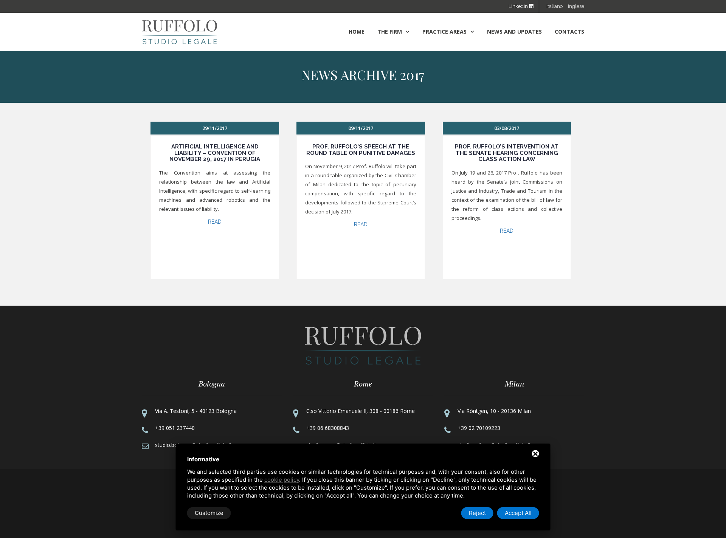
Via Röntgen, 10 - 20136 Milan (494, 410)
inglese (576, 6)
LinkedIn (519, 6)
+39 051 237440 (175, 427)
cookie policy (281, 479)
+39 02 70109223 (479, 427)
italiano (554, 6)
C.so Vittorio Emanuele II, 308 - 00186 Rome (360, 410)
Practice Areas (444, 31)
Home (357, 31)
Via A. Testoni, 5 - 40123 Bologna (196, 410)
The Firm (389, 31)
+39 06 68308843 (327, 427)
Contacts (569, 31)
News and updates (514, 31)
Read (215, 222)
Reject (477, 512)
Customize (209, 512)
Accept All (518, 512)
